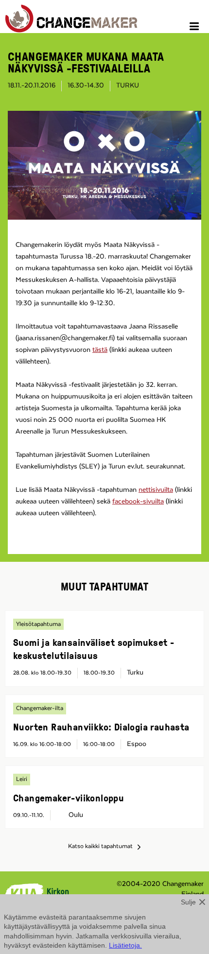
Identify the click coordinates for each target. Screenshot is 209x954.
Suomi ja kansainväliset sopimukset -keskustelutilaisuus (93, 648)
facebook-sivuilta (138, 501)
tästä (99, 350)
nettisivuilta (156, 490)
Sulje (188, 902)
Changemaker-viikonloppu (68, 797)
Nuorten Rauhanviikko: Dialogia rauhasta (101, 726)
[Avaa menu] (196, 28)
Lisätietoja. (125, 945)
